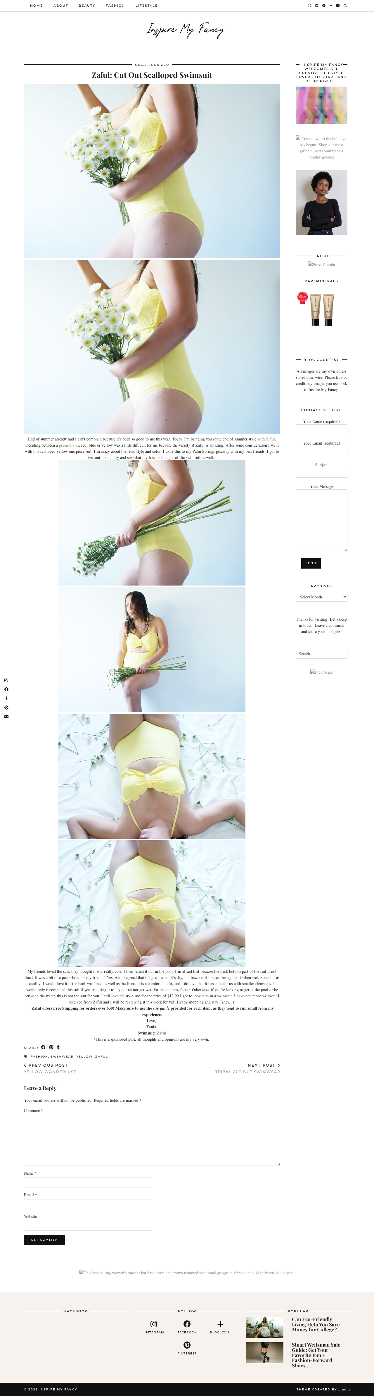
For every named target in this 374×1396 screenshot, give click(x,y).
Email (30, 1194)
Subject (321, 464)
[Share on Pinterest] (52, 1047)
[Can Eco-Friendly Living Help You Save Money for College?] (264, 1327)
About (60, 6)
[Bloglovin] (331, 5)
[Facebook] (324, 5)
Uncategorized (152, 65)
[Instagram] (309, 5)
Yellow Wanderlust (50, 1068)
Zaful (270, 439)
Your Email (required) (321, 443)
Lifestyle (147, 6)
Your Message (321, 486)
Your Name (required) (321, 421)
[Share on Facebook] (44, 1047)
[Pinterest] (317, 5)
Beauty (87, 6)
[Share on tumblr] (59, 1047)
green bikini (69, 445)
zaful (101, 1056)
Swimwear (62, 1056)
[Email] (338, 5)
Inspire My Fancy (187, 28)
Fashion (115, 6)
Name (30, 1173)
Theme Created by (323, 1389)
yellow (84, 1056)
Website (30, 1216)
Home (36, 6)
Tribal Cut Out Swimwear (247, 1068)
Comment (33, 1110)
